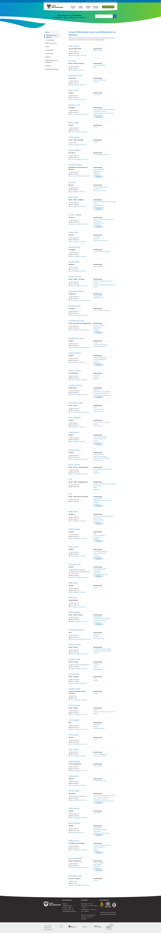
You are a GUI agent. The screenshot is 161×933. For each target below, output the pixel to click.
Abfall (94, 534)
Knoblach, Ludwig (75, 385)
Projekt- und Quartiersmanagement (101, 395)
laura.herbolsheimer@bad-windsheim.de (80, 330)
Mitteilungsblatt (97, 827)
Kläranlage (95, 142)
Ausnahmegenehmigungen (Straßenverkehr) (104, 109)
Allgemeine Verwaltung (98, 169)
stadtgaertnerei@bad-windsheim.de (79, 668)
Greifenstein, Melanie (76, 291)
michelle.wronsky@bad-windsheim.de (79, 867)
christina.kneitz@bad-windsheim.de (78, 380)
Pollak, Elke (73, 597)
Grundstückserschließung (99, 65)
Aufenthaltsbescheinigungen (100, 357)
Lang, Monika (73, 432)
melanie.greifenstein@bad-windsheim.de (80, 300)
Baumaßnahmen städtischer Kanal (101, 618)
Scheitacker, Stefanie (76, 629)
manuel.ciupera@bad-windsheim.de (79, 159)
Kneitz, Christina (74, 370)
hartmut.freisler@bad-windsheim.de (79, 286)
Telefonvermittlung (97, 426)
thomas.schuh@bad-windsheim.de (78, 714)
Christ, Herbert (74, 137)
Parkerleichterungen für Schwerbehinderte (103, 113)
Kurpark (95, 667)
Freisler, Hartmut (75, 276)
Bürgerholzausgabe (98, 266)
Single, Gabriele (74, 761)
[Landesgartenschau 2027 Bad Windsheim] (110, 927)
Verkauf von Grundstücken (99, 191)
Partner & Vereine (88, 7)
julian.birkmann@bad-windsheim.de (79, 114)
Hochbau (95, 283)
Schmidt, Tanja (74, 674)
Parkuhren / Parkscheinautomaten (101, 422)
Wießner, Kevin (74, 840)
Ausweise (95, 361)
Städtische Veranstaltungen (99, 456)
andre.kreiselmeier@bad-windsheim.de (79, 412)
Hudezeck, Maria (75, 353)
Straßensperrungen (98, 115)
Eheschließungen (97, 221)
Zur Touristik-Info (108, 7)
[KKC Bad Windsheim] (97, 926)
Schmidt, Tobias (74, 659)
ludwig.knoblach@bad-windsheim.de (79, 394)
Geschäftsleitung (97, 171)
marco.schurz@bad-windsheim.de (78, 744)
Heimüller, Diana (74, 306)
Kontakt (102, 912)
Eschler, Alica (73, 232)
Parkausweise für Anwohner (100, 111)
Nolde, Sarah (73, 511)
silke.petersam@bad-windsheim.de (78, 538)
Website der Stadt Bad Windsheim (101, 458)
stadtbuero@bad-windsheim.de (77, 362)
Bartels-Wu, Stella (75, 75)
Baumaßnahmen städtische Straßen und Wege (104, 201)
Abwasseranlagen (97, 617)
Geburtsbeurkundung (98, 223)
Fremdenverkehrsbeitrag (99, 535)
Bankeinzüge (96, 375)
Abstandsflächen (97, 327)
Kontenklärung (96, 571)
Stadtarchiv (96, 82)
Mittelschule (96, 239)
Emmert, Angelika (75, 214)
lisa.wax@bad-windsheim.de (77, 832)
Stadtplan (95, 502)
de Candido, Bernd (75, 876)
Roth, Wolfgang (74, 612)
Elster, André (73, 197)
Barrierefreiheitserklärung (110, 914)
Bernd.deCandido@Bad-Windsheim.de (79, 885)
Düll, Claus (72, 182)
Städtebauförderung (98, 297)
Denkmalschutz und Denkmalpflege (101, 391)
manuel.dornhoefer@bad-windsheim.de (79, 176)
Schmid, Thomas (75, 644)
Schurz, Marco (74, 734)
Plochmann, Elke (75, 564)
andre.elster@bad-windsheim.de (78, 206)
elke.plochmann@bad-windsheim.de (79, 577)
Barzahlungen (96, 634)
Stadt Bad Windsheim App (99, 829)
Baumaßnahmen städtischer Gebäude (102, 281)
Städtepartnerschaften (98, 454)
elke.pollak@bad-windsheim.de (77, 607)
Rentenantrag (96, 572)
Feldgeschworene (97, 498)
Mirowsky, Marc (74, 450)
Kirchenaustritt (96, 225)
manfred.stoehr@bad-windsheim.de (79, 817)
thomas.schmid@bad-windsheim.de (79, 654)
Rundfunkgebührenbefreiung (100, 574)
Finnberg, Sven (74, 261)
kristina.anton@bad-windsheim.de (78, 55)
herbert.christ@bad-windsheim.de (78, 144)
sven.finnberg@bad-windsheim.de (78, 271)
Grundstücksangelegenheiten (100, 187)
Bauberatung (96, 390)
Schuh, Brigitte (74, 720)
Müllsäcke (95, 636)
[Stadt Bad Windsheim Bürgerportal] (55, 6)
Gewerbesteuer (97, 537)
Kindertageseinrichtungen (99, 780)
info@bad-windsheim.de (109, 1)
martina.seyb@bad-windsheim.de (78, 756)
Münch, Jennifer (74, 464)
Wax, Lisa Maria (74, 823)
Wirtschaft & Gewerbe (96, 7)
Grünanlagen (96, 664)
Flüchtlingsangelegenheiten (99, 569)
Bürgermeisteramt (97, 50)
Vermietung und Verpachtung (100, 344)
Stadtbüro (95, 849)
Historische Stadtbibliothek (99, 80)
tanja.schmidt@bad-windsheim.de (78, 683)
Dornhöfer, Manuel (75, 164)
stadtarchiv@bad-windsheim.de (78, 85)
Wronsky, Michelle (75, 858)
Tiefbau (95, 67)
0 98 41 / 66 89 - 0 (93, 1)
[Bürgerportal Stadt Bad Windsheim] (72, 926)
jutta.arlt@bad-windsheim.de (77, 70)
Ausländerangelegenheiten (99, 359)
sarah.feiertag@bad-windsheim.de (78, 256)
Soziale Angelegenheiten (99, 847)
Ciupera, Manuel (74, 150)
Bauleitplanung (97, 868)
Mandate (95, 379)
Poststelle (95, 424)
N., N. (70, 479)
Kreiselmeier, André (76, 402)
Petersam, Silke (74, 529)
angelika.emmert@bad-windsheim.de (79, 224)
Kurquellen (95, 343)
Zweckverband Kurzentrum (99, 346)
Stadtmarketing (97, 831)
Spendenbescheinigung (98, 638)
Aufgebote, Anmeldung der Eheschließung (103, 219)
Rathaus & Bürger (73, 7)
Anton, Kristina (74, 46)
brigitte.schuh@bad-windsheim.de (78, 729)
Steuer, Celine (73, 776)
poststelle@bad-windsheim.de (77, 427)
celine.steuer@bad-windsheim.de (78, 785)
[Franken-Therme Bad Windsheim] (61, 926)
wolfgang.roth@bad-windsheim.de (78, 621)
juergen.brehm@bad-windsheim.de (78, 132)
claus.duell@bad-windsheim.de (77, 192)
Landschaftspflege (97, 669)
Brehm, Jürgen (74, 122)
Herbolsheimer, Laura (76, 320)
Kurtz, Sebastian (75, 417)
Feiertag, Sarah (74, 247)
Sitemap (102, 914)
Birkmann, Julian (74, 105)
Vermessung (96, 504)
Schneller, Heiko (74, 688)
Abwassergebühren (98, 296)
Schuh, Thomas (74, 705)
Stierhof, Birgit (74, 790)
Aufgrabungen (96, 329)
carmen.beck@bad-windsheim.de (78, 99)
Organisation (96, 173)
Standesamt (96, 851)
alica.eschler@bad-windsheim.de (78, 241)
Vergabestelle (96, 473)
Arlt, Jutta (72, 60)
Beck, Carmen (74, 90)
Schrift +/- (57, 1)
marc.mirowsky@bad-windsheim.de (79, 459)
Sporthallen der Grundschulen (100, 240)
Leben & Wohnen (81, 7)
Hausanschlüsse (97, 486)
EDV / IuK (95, 127)
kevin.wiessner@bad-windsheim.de (78, 850)
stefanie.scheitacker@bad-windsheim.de (80, 639)
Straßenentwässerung (98, 207)
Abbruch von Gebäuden (99, 325)
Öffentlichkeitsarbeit (98, 460)
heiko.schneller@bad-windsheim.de (78, 700)
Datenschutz (112, 912)
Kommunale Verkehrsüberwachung (101, 154)
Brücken (95, 203)
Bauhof (95, 407)
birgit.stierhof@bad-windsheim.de (78, 800)
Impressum (106, 912)
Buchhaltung (96, 377)
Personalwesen (97, 95)
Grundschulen (96, 237)
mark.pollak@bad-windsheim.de (78, 592)
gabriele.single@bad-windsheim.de (78, 770)
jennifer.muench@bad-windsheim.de (79, 474)
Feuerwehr (96, 693)
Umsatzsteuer (96, 189)
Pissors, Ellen (73, 546)
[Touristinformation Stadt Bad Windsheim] (85, 927)
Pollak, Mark (73, 582)
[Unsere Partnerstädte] (108, 905)
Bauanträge (96, 331)
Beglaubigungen (97, 363)
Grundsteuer (96, 539)
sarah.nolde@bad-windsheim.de (78, 521)
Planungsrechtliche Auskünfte (100, 393)
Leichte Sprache (48, 1)
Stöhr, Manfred (74, 808)
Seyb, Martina (74, 749)
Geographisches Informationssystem (102, 500)
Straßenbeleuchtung (98, 205)
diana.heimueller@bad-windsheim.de (79, 315)
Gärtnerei (95, 666)
